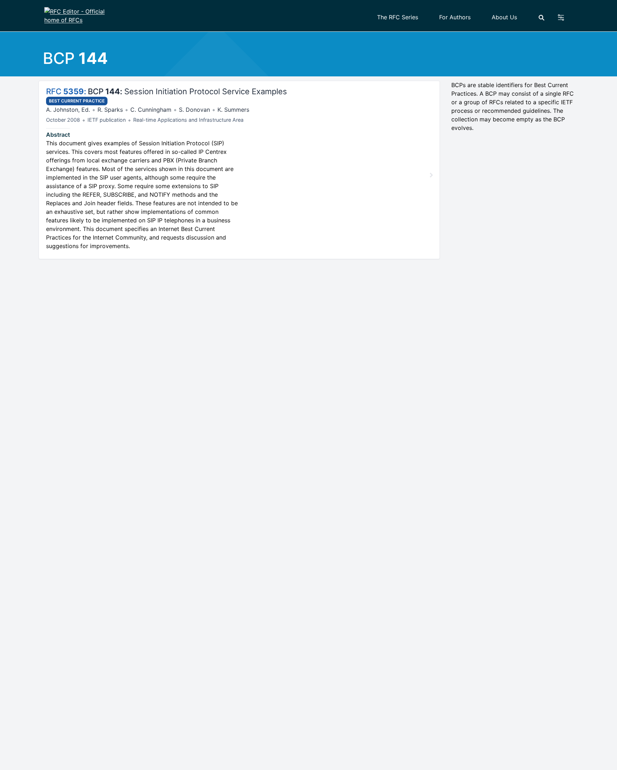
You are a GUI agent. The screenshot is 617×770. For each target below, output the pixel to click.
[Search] (541, 18)
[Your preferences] (565, 17)
